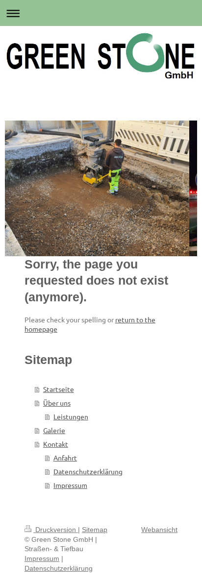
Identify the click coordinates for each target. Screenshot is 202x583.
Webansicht (159, 530)
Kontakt (55, 443)
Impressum (70, 485)
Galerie (54, 430)
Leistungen (70, 416)
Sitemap (94, 530)
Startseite (58, 389)
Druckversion (55, 530)
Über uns (57, 402)
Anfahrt (65, 457)
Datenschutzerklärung (88, 471)
